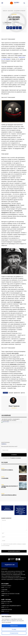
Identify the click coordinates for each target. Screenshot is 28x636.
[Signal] (19, 559)
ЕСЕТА (2, 468)
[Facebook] (20, 27)
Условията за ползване (15, 458)
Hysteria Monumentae (7, 509)
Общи (2, 484)
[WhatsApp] (17, 27)
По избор (14, 629)
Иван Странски (8, 22)
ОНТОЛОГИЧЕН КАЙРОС (9, 495)
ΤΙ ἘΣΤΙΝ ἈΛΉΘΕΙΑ (7, 470)
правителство (17, 392)
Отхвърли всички (14, 633)
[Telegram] (7, 27)
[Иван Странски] (14, 400)
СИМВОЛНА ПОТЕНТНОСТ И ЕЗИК (9, 486)
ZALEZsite (3, 444)
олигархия (11, 392)
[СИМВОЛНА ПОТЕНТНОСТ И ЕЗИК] (23, 486)
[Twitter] (11, 27)
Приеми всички (14, 625)
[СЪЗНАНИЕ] (23, 478)
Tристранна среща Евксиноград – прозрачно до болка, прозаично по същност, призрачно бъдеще (20, 511)
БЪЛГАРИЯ (10, 10)
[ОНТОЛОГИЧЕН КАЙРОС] (23, 494)
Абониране (14, 454)
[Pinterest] (14, 27)
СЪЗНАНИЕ (4, 478)
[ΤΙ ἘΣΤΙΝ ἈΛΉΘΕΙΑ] (23, 469)
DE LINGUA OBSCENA (6, 601)
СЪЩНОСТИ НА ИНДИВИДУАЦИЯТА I (11, 605)
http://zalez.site (14, 407)
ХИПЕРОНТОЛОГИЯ (6, 609)
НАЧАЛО (5, 10)
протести (23, 392)
